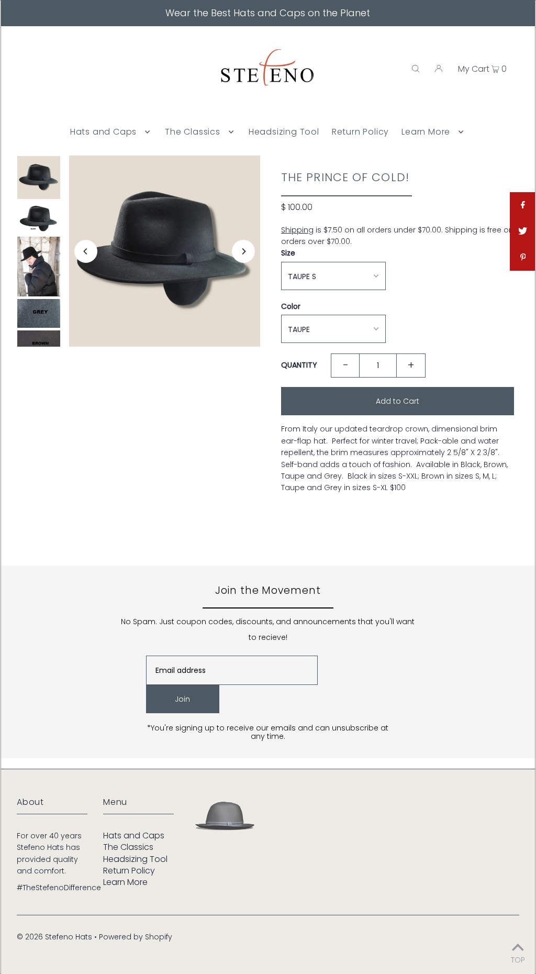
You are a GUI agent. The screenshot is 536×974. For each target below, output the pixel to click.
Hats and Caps (133, 835)
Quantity (299, 365)
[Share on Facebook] (523, 205)
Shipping (297, 230)
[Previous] (85, 251)
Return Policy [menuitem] (360, 132)
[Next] (243, 251)
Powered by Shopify (135, 937)
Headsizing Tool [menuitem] (284, 132)
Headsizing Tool (135, 859)
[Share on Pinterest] (523, 258)
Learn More (125, 882)
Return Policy (129, 871)
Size (288, 253)
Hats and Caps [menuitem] (103, 132)
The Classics (128, 847)
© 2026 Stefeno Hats (54, 937)
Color (290, 306)
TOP (518, 959)
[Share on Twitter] (523, 231)
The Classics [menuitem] (192, 132)
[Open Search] (415, 68)
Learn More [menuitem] (425, 132)
